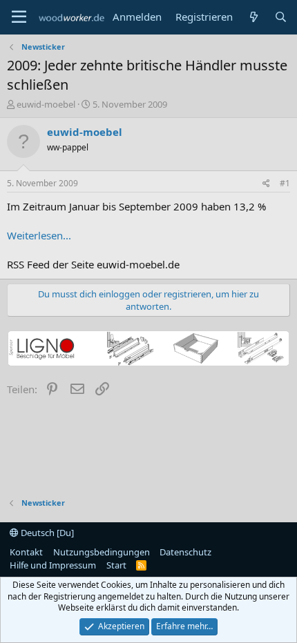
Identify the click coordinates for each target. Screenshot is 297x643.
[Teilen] (266, 184)
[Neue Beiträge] (253, 17)
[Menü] (19, 17)
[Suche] (280, 17)
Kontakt (26, 552)
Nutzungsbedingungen (101, 552)
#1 (285, 183)
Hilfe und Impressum (53, 565)
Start (116, 565)
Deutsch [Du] (46, 532)
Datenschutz (185, 552)
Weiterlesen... (39, 235)
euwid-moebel (46, 104)
